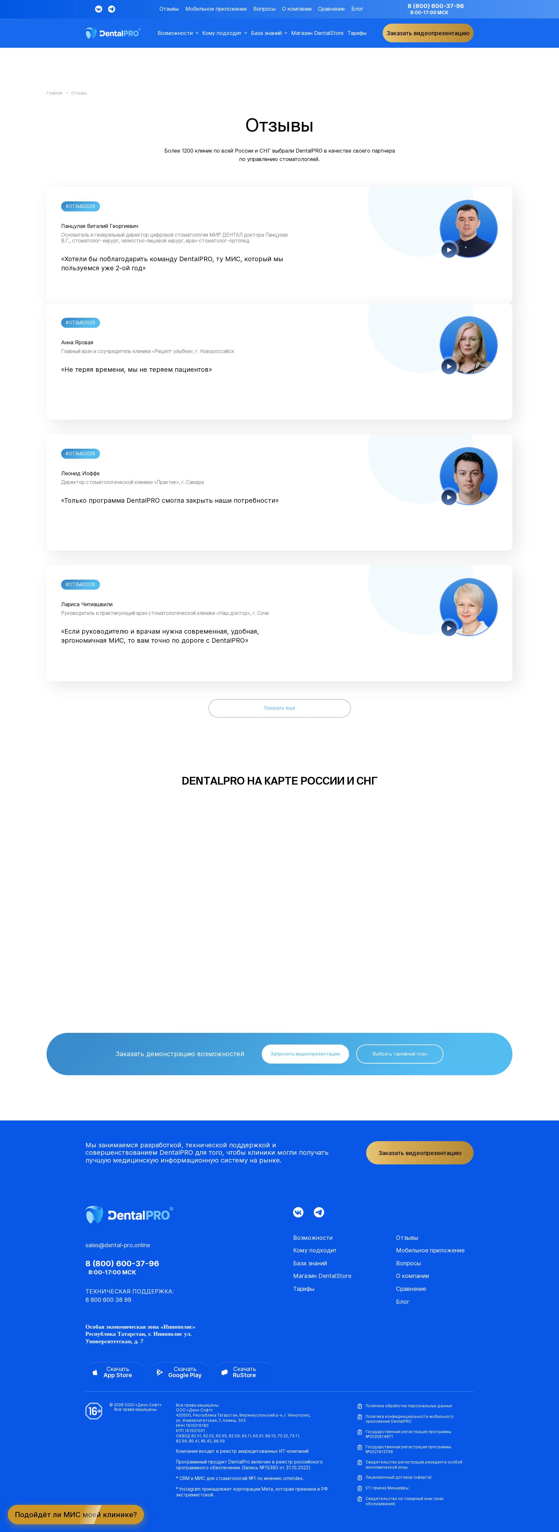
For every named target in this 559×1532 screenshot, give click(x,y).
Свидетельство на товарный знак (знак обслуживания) (405, 1501)
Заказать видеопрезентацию (420, 1153)
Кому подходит (222, 33)
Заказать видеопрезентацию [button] (428, 33)
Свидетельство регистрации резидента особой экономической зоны (414, 1465)
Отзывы (169, 9)
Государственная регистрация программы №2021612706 (408, 1449)
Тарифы (357, 33)
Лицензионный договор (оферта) (399, 1477)
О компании (297, 9)
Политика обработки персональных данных (409, 1405)
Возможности (175, 33)
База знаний (266, 33)
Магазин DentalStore (317, 33)
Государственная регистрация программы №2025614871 (408, 1434)
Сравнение (331, 9)
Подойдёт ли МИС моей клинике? (76, 1514)
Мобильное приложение (216, 9)
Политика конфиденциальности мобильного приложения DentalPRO (410, 1419)
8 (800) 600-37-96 (436, 6)
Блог (357, 9)
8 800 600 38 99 (108, 1299)
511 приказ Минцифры (387, 1487)
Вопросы (264, 9)
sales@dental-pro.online (117, 1245)
